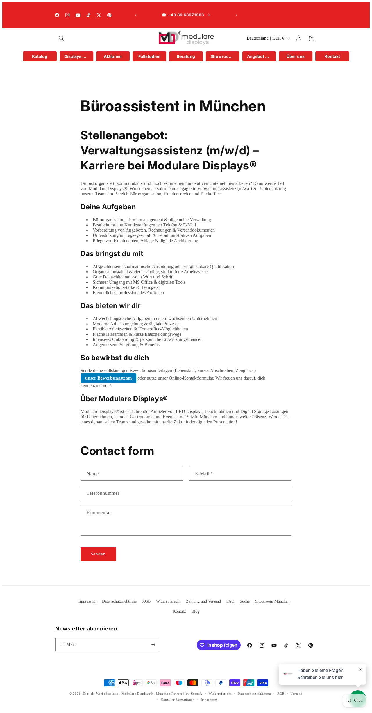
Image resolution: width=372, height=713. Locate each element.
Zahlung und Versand (203, 601)
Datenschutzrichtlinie (119, 601)
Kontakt (179, 611)
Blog (195, 611)
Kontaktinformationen (178, 699)
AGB (146, 601)
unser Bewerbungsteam (108, 378)
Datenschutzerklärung (254, 693)
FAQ (230, 601)
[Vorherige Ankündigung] (135, 15)
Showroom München (272, 601)
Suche (245, 601)
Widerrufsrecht (168, 601)
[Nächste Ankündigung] (236, 15)
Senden (98, 554)
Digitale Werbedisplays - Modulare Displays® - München (126, 693)
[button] (61, 38)
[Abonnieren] (153, 644)
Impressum (87, 601)
